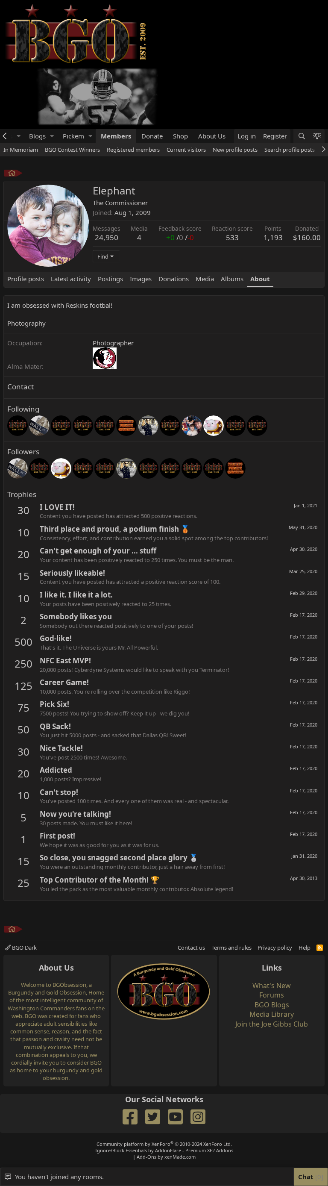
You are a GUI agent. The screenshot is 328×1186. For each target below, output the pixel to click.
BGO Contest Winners (72, 149)
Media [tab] (205, 278)
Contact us (191, 947)
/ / (180, 237)
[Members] (11, 174)
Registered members (133, 149)
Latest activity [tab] (71, 278)
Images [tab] (141, 278)
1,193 (273, 237)
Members (116, 136)
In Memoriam (20, 149)
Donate (152, 136)
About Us (212, 136)
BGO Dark (24, 947)
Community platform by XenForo (164, 1144)
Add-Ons (146, 1157)
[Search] (301, 136)
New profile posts (235, 149)
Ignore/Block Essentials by (164, 1150)
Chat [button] (309, 1176)
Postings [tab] (110, 278)
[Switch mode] (317, 136)
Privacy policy (275, 947)
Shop (180, 136)
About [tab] (260, 278)
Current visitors (186, 149)
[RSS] (320, 947)
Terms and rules (231, 947)
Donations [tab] (173, 278)
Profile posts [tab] (25, 278)
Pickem (73, 136)
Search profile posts (289, 149)
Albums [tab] (232, 278)
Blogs (37, 136)
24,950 (106, 237)
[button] (18, 136)
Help (304, 947)
